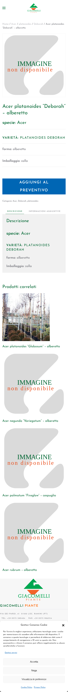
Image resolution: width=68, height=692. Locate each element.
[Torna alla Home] (34, 8)
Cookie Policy (26, 687)
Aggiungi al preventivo (34, 186)
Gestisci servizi (11, 653)
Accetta (34, 661)
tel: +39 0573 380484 (12, 618)
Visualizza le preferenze (34, 679)
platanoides (25, 24)
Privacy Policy (40, 687)
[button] (63, 625)
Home (5, 24)
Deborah (38, 24)
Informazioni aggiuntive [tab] (45, 211)
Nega (34, 670)
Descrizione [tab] (14, 211)
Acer (13, 24)
